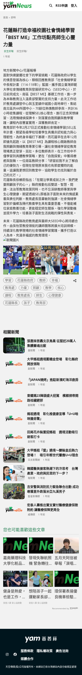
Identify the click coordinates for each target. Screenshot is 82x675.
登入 (74, 5)
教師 (42, 280)
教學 (48, 288)
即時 (13, 17)
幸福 (55, 280)
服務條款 (27, 651)
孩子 (27, 303)
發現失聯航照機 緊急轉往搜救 (41, 560)
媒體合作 (27, 659)
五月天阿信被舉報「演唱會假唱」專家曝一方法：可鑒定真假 (66, 560)
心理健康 (54, 295)
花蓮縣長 (11, 303)
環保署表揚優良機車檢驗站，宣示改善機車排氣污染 (66, 594)
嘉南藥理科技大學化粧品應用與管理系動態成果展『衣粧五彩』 (14, 560)
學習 (8, 280)
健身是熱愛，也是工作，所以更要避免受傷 (14, 594)
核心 (61, 288)
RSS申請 (62, 5)
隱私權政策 (45, 651)
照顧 (36, 288)
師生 (39, 295)
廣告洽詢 (62, 651)
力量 (23, 288)
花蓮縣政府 (25, 280)
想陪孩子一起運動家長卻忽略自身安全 (40, 594)
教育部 (41, 303)
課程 (8, 295)
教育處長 (23, 295)
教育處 (10, 288)
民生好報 (9, 51)
